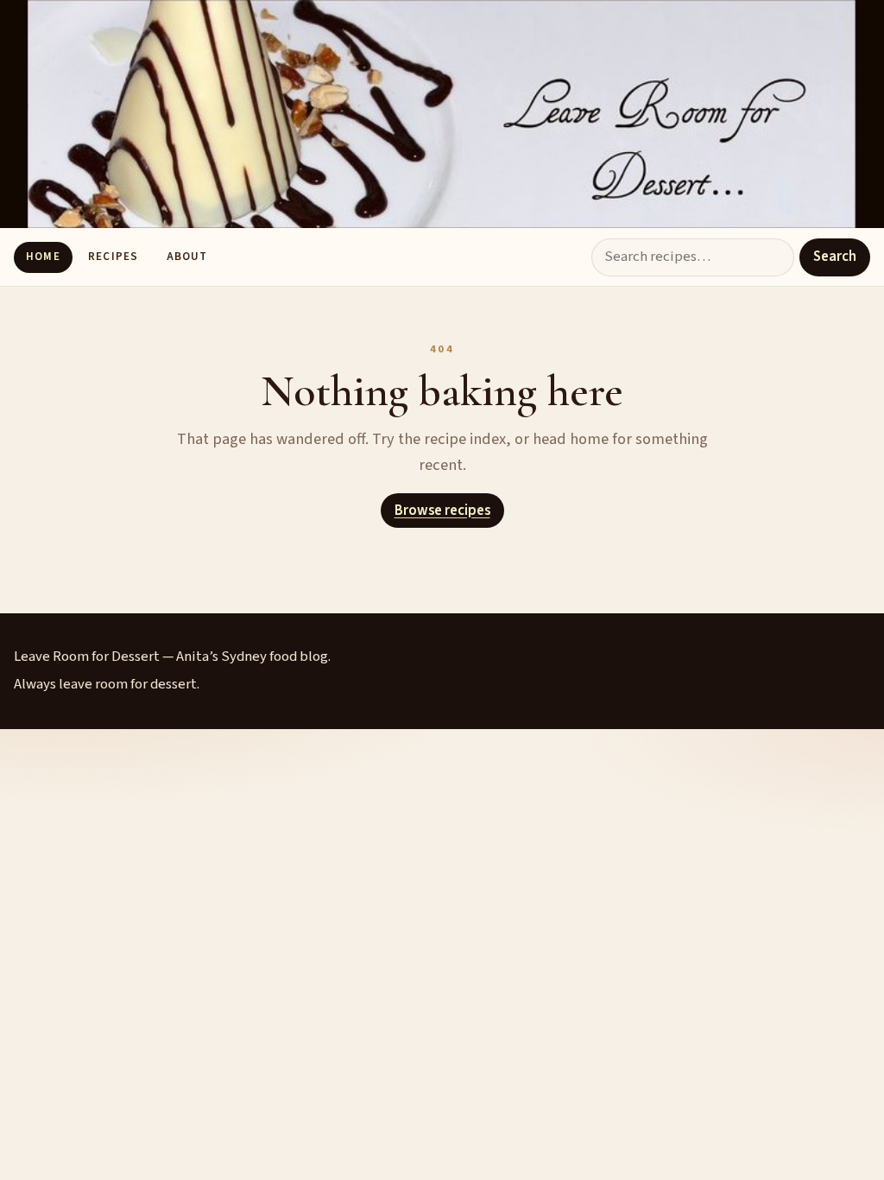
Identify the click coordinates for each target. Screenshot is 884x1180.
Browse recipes (442, 510)
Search (834, 256)
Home (43, 256)
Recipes (112, 256)
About (187, 256)
